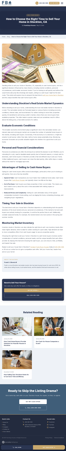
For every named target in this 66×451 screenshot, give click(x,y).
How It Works (6, 431)
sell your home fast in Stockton (53, 95)
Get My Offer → (33, 290)
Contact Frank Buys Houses (39, 247)
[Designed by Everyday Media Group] (10, 442)
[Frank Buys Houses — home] (6, 3)
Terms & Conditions (59, 437)
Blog (8, 36)
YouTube (51, 424)
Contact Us (6, 429)
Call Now (18, 447)
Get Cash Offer (49, 447)
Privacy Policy (48, 437)
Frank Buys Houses (18, 180)
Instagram (51, 427)
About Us (5, 422)
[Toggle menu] (62, 3)
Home (3, 36)
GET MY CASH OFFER (33, 401)
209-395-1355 (59, 247)
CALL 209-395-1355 (34, 408)
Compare (5, 427)
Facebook (51, 422)
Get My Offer (54, 3)
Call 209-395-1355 (33, 295)
